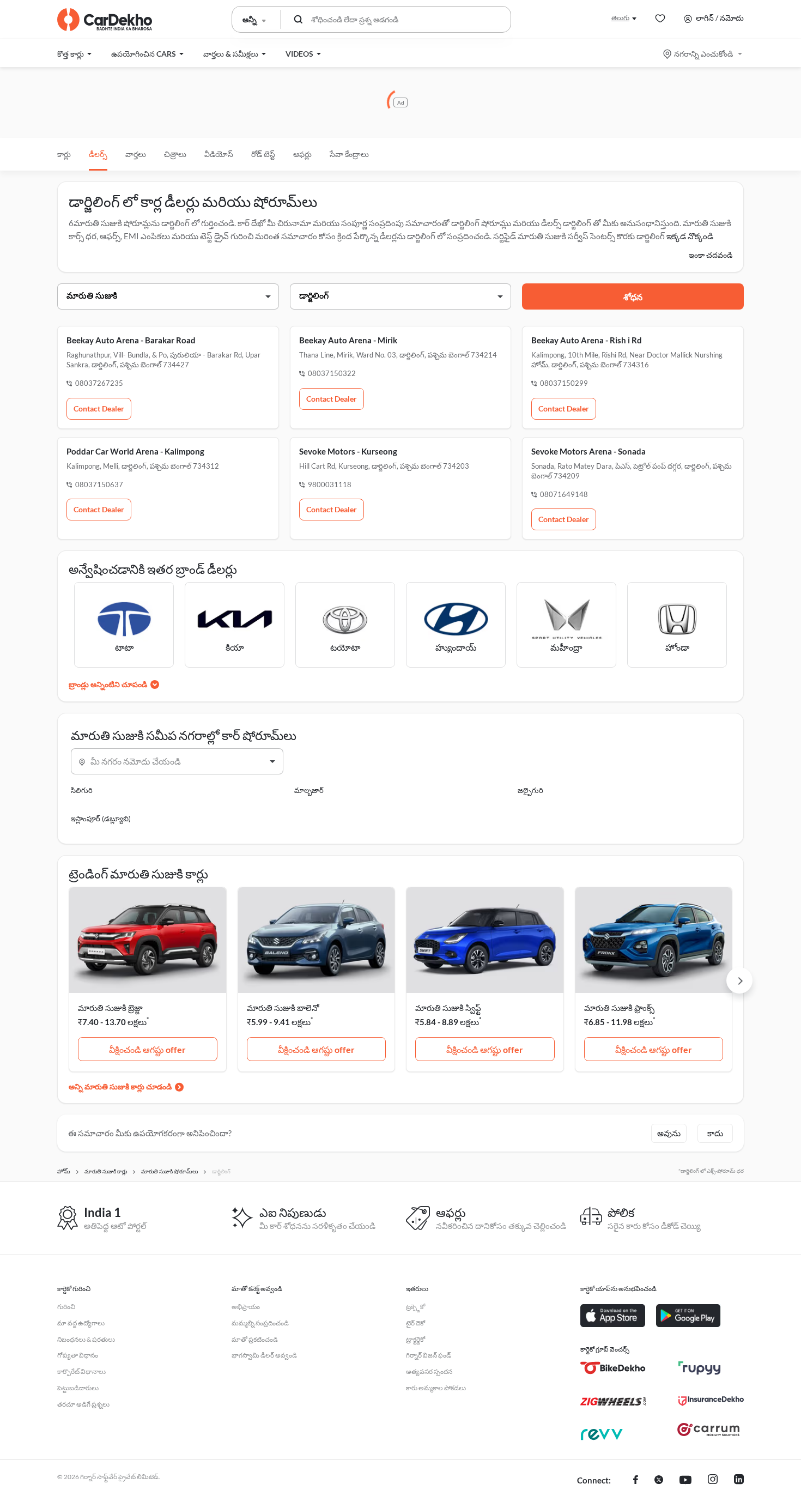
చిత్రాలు (175, 154)
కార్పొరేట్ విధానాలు (81, 1371)
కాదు (715, 1133)
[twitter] (658, 1480)
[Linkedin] (739, 1480)
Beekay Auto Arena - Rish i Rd (586, 340)
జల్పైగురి (530, 790)
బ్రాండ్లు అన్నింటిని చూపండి (108, 684)
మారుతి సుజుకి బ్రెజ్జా (110, 1008)
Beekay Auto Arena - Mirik (348, 340)
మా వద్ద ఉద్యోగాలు (81, 1323)
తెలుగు (620, 18)
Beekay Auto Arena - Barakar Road (131, 340)
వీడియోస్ (218, 154)
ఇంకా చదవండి (710, 254)
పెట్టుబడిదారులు (78, 1388)
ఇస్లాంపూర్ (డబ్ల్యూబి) (101, 818)
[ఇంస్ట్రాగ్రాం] (713, 1480)
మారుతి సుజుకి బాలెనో (283, 1008)
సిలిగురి (82, 790)
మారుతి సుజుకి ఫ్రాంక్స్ (619, 1008)
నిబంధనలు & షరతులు (86, 1339)
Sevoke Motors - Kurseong (348, 451)
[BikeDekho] (613, 1368)
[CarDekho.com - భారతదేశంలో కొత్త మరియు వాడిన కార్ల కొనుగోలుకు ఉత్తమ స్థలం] (104, 19)
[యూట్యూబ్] (685, 1480)
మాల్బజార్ (309, 790)
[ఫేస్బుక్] (635, 1480)
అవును (669, 1133)
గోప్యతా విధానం (77, 1355)
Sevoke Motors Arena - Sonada (588, 451)
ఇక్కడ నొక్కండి (689, 236)
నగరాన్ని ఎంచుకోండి (703, 53)
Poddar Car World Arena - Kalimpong (135, 451)
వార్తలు (135, 154)
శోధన (632, 297)
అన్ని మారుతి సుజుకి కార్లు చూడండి (120, 1086)
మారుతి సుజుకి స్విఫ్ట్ (448, 1008)
